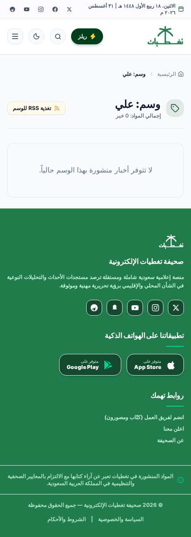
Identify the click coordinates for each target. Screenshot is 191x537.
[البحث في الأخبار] (58, 36)
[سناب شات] (115, 308)
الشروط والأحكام (67, 519)
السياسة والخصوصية (120, 519)
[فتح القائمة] (15, 36)
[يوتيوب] (26, 9)
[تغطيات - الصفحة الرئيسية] (165, 36)
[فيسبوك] (55, 9)
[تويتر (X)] (69, 9)
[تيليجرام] (12, 9)
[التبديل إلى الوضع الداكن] (36, 36)
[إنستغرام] (41, 9)
